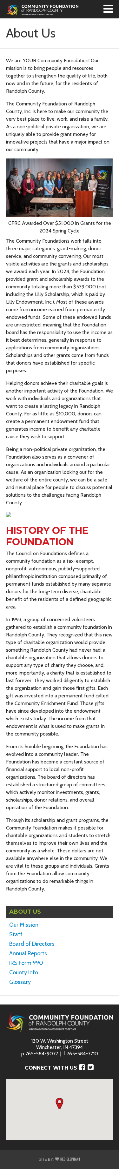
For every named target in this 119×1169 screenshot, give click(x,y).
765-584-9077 (41, 1054)
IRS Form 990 (26, 962)
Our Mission (23, 924)
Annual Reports (28, 953)
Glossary (20, 981)
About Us (25, 911)
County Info (23, 972)
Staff (16, 934)
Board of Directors (32, 943)
